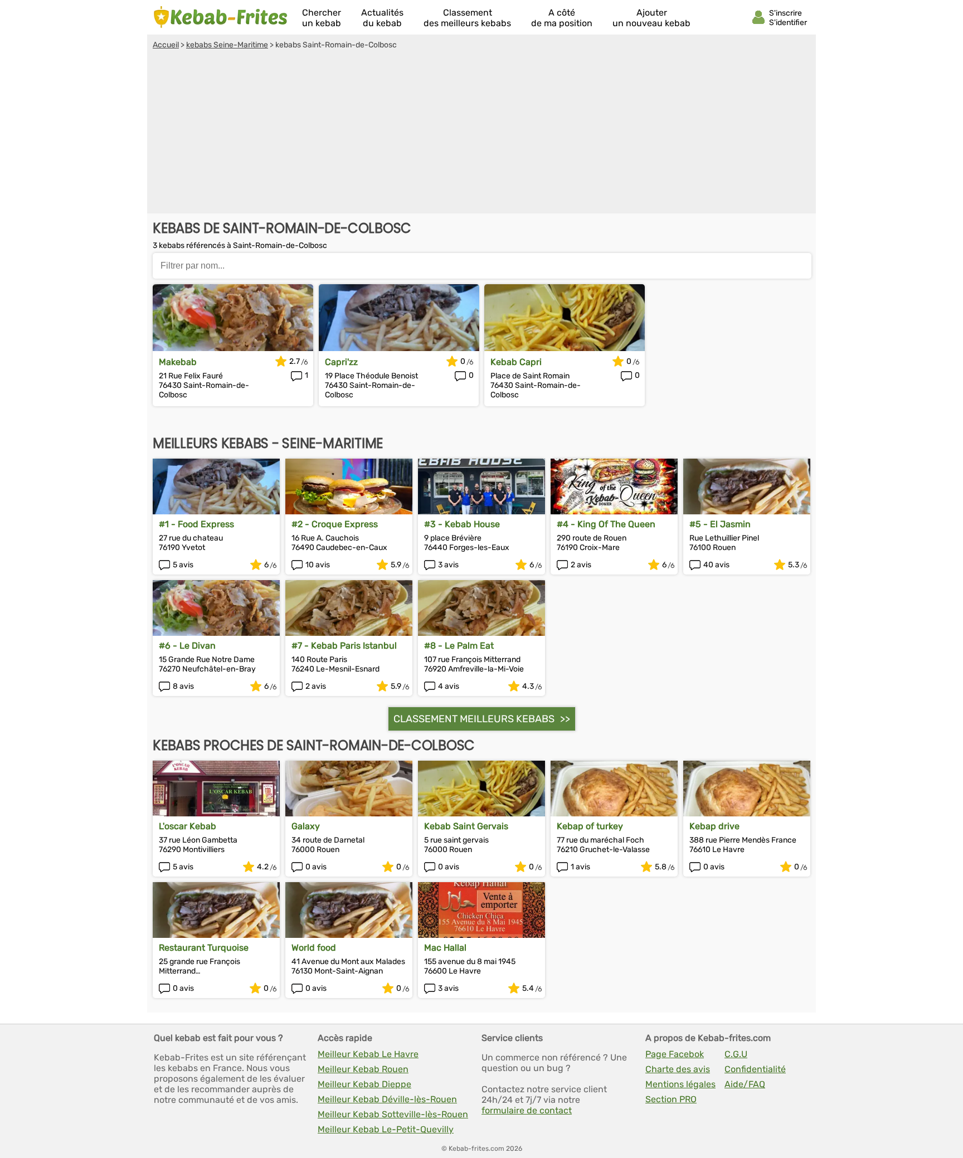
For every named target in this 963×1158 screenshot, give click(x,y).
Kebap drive (714, 826)
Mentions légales (680, 1084)
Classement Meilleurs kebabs (474, 719)
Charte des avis (677, 1069)
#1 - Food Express (196, 524)
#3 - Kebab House (462, 524)
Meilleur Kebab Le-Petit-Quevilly (386, 1129)
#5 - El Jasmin (720, 524)
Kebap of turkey (590, 826)
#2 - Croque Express (334, 524)
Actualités (382, 17)
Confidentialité (755, 1069)
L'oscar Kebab (187, 826)
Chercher (321, 17)
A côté (561, 17)
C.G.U (735, 1054)
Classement (467, 17)
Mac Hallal (445, 947)
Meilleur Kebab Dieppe (364, 1084)
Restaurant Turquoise (204, 947)
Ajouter (651, 17)
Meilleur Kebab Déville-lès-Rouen (387, 1099)
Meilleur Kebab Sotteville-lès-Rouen (393, 1114)
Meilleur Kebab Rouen (363, 1069)
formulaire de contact (526, 1110)
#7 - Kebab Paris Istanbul (344, 645)
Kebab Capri (516, 362)
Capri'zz (341, 362)
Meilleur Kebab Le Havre (368, 1054)
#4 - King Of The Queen (606, 524)
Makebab (178, 362)
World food (313, 947)
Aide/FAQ (744, 1084)
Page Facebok (674, 1054)
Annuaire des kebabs (221, 17)
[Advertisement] (481, 133)
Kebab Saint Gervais (466, 826)
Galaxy (305, 826)
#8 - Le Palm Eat (459, 645)
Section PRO (671, 1099)
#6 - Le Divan (187, 645)
